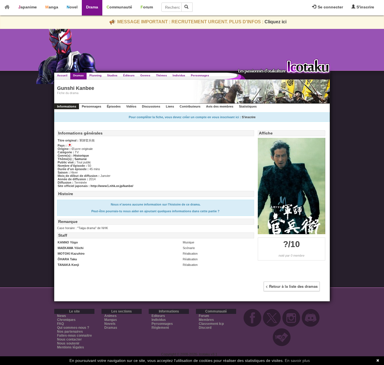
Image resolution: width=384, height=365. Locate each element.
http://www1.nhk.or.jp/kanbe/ (112, 186)
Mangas (110, 320)
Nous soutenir (68, 343)
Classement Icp (211, 324)
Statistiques (248, 106)
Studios (112, 75)
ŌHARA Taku (67, 259)
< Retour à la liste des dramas (292, 286)
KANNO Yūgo (68, 242)
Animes (110, 316)
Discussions (151, 106)
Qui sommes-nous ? (73, 328)
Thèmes (161, 75)
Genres (145, 75)
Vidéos (131, 106)
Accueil (62, 75)
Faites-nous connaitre (74, 335)
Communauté (119, 7)
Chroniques (66, 320)
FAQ (60, 324)
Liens (170, 106)
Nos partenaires (70, 332)
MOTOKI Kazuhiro (71, 253)
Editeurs (158, 316)
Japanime (27, 7)
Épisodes (114, 106)
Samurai (80, 159)
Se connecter (330, 7)
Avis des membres (219, 106)
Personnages (200, 75)
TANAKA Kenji (68, 264)
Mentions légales (70, 347)
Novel (72, 7)
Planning (95, 75)
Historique (81, 155)
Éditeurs (129, 75)
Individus (179, 75)
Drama (92, 7)
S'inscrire (364, 7)
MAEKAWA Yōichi (70, 248)
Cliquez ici (275, 21)
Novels (110, 324)
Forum (147, 7)
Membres (206, 320)
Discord (205, 328)
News (61, 316)
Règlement (160, 328)
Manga (51, 7)
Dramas (78, 75)
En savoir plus (297, 360)
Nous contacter (69, 339)
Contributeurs (190, 106)
